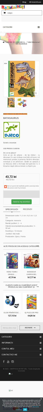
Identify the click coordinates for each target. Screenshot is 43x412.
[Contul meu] (1, 32)
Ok (25, 409)
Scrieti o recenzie (9, 143)
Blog (24, 2)
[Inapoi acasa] (3, 42)
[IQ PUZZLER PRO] (31, 301)
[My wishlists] (8, 32)
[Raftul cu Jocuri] (21, 7)
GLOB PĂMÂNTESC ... (12, 313)
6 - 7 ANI (27, 42)
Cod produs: (8, 148)
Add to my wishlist (21, 201)
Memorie (35, 42)
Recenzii (27, 209)
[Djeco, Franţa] (21, 130)
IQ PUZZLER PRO (31, 313)
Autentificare (36, 2)
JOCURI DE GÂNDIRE (14, 42)
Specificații (12, 209)
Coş (9, 13)
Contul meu (8, 349)
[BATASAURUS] (11, 102)
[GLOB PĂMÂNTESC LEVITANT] (12, 301)
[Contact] (5, 32)
